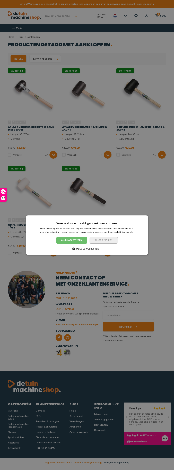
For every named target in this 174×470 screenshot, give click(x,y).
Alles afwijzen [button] (104, 240)
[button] (87, 248)
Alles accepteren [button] (71, 240)
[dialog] (87, 235)
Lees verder (128, 231)
